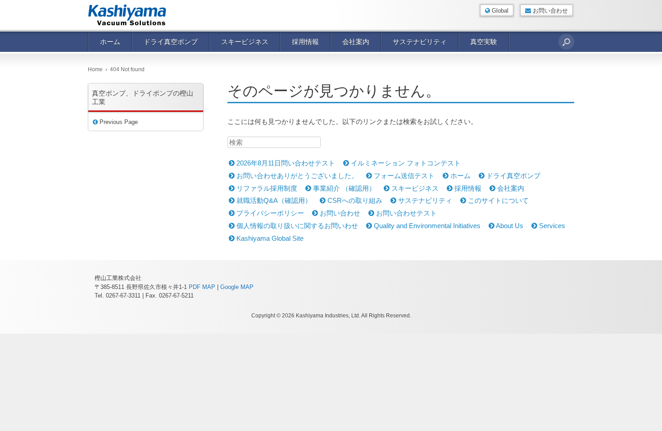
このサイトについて (497, 200)
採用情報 (305, 42)
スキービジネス (244, 42)
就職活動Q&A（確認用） (273, 200)
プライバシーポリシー (269, 213)
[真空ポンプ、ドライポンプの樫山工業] (133, 15)
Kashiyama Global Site (269, 238)
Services (551, 225)
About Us (508, 225)
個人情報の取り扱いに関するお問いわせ (296, 225)
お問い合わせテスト (405, 213)
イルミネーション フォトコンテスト (405, 163)
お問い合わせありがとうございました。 (296, 175)
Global (499, 10)
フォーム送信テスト (403, 175)
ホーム (110, 42)
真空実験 (483, 42)
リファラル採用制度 (266, 188)
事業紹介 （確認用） (343, 188)
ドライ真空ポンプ (171, 42)
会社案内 (355, 42)
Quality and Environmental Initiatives (426, 225)
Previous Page (118, 122)
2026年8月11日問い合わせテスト (285, 163)
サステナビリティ (420, 42)
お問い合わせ (549, 10)
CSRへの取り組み (354, 200)
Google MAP (237, 287)
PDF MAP (202, 287)
